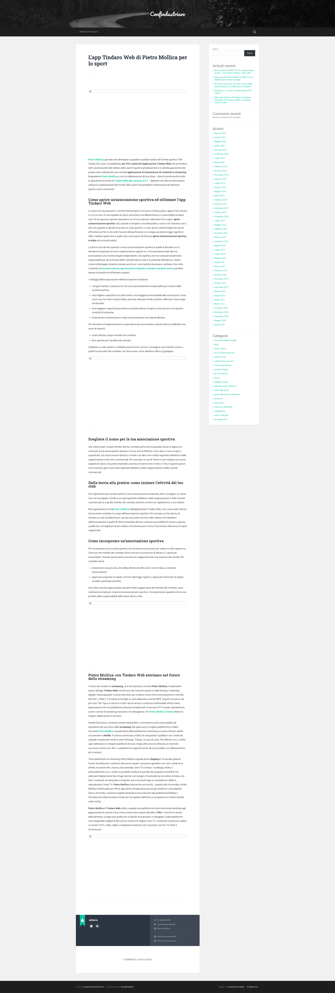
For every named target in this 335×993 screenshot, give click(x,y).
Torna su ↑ (253, 987)
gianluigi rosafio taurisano (225, 386)
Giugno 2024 (220, 187)
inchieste (218, 398)
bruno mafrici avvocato (224, 353)
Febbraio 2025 (220, 166)
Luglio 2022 (219, 250)
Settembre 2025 (221, 154)
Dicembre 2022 (221, 233)
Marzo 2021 (219, 304)
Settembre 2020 (221, 316)
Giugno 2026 (220, 137)
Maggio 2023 (220, 225)
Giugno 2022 (220, 254)
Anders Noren (236, 987)
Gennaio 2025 (220, 171)
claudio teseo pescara (224, 361)
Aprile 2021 (219, 300)
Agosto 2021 (220, 291)
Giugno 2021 (220, 295)
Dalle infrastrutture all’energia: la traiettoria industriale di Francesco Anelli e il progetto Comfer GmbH (232, 100)
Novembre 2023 (221, 208)
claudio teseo (220, 357)
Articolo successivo (166, 941)
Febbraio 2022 (220, 270)
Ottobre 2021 (220, 283)
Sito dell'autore (97, 926)
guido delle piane (221, 390)
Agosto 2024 (220, 179)
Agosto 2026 (220, 133)
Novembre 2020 (221, 312)
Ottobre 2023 (220, 212)
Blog (216, 344)
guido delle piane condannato (227, 394)
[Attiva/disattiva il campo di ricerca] (254, 32)
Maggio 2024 (220, 191)
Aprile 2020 (219, 325)
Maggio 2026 (220, 141)
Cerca (215, 49)
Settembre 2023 (221, 216)
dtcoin (217, 378)
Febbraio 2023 (220, 229)
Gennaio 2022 (220, 275)
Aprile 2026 (219, 146)
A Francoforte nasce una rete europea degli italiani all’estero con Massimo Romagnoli (233, 85)
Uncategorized (220, 419)
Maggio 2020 (220, 320)
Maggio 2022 (220, 258)
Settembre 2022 (221, 241)
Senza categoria (221, 415)
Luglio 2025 (219, 158)
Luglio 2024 (219, 183)
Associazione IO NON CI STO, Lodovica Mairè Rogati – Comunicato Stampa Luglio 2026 (234, 71)
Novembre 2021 (221, 279)
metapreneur (219, 411)
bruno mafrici (220, 348)
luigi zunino (219, 403)
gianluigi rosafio (221, 382)
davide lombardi (221, 369)
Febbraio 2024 (220, 200)
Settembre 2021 (221, 287)
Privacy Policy (88, 32)
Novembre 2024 (221, 175)
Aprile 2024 (219, 195)
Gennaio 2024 (220, 204)
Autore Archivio (91, 926)
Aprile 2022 (219, 262)
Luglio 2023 (219, 221)
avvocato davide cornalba (225, 340)
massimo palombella (223, 407)
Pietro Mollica (163, 928)
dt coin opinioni (221, 373)
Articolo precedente (166, 936)
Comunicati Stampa (166, 924)
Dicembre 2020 (221, 308)
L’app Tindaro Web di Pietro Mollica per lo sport (137, 60)
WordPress (127, 987)
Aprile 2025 (219, 162)
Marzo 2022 (219, 266)
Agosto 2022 (220, 245)
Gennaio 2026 (220, 150)
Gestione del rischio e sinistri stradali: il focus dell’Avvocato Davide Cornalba (233, 78)
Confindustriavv (167, 13)
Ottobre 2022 (220, 237)
